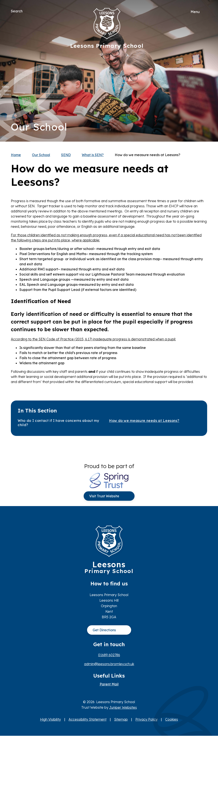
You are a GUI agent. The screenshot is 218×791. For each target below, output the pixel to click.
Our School (41, 155)
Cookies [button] (171, 719)
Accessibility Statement (87, 719)
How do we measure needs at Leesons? (147, 155)
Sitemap (121, 719)
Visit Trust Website (104, 496)
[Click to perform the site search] (26, 11)
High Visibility (50, 719)
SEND (66, 155)
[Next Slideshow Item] (202, 58)
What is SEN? (93, 155)
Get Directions (104, 630)
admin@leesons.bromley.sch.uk (109, 664)
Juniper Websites (123, 707)
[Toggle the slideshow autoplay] (202, 84)
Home (16, 155)
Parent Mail (109, 684)
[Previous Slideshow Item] (202, 71)
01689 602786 (109, 655)
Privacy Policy (146, 719)
